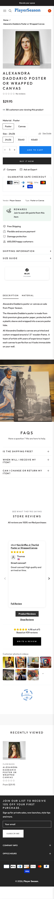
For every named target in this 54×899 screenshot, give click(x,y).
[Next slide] (49, 578)
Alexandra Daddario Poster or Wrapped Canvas (10, 772)
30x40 (21, 139)
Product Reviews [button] (27, 613)
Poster (8, 126)
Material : (11, 120)
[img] (17, 552)
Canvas (22, 126)
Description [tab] (11, 295)
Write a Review (27, 641)
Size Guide (47, 133)
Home (5, 20)
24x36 (8, 139)
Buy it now (27, 161)
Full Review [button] (16, 603)
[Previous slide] (5, 578)
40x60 (34, 139)
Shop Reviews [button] (27, 619)
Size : (9, 133)
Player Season (9, 764)
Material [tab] (28, 295)
